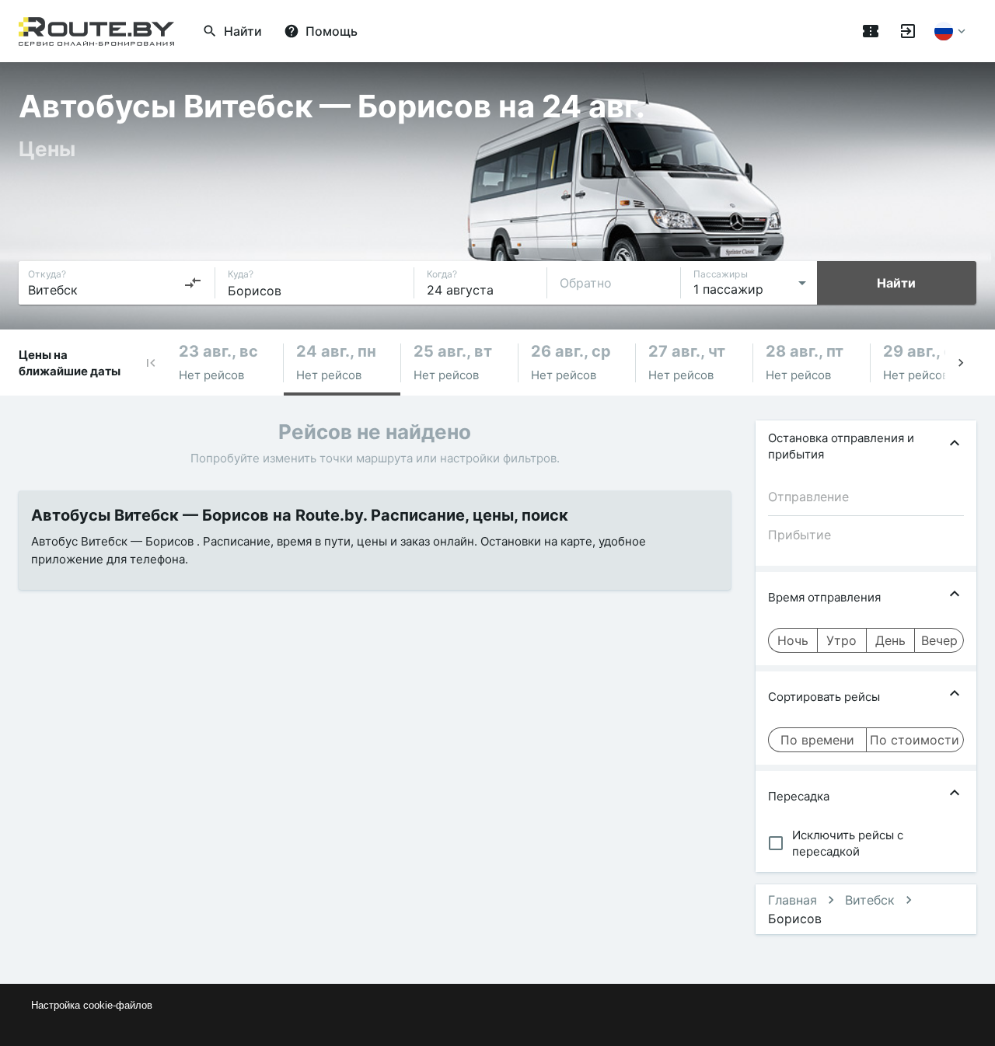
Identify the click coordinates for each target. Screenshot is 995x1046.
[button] (150, 362)
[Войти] (908, 31)
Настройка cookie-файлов (91, 1005)
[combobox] (115, 283)
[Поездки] (870, 31)
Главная (792, 900)
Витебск (870, 900)
